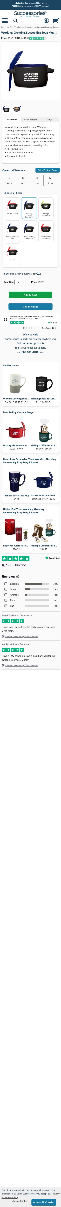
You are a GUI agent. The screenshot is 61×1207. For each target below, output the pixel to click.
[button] (5, 22)
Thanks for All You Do (12, 237)
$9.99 (16, 400)
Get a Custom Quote (48, 170)
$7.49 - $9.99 (44, 497)
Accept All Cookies (43, 1202)
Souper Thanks (12, 213)
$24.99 (16, 547)
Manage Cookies (20, 1201)
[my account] (46, 22)
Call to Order (30, 306)
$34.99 (44, 547)
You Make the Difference (46, 237)
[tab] (11, 119)
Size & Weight (30, 119)
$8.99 (16, 497)
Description (11, 119)
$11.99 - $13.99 (44, 400)
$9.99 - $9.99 (16, 447)
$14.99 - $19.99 (44, 447)
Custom (12, 260)
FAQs (49, 119)
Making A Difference (46, 214)
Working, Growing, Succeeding (29, 215)
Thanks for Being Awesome (29, 237)
